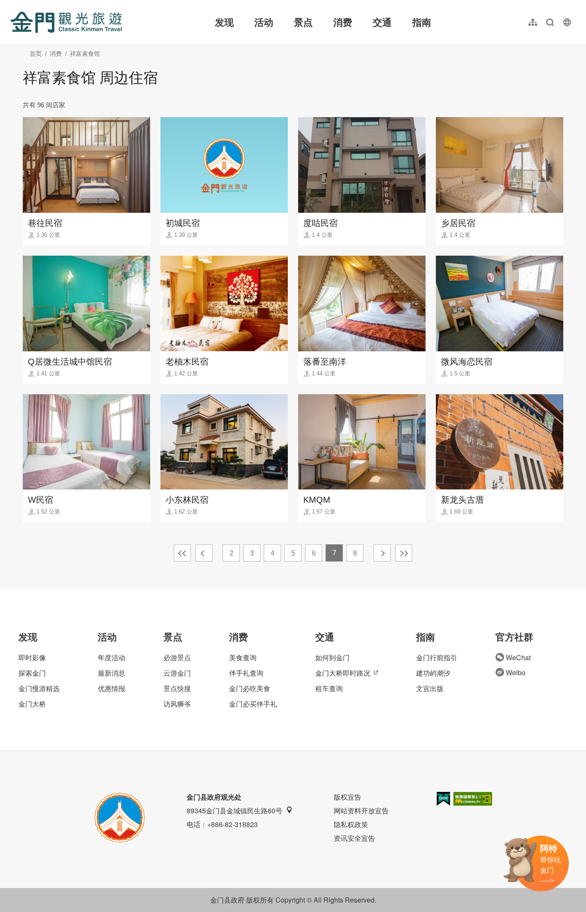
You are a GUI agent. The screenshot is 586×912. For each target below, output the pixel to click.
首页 (36, 53)
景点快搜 (177, 688)
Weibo (516, 672)
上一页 (203, 553)
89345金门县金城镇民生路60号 (234, 810)
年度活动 (111, 657)
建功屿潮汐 (433, 673)
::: (12, 5)
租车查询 (329, 688)
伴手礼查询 (246, 673)
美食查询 (243, 657)
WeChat (518, 657)
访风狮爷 (177, 704)
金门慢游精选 (39, 688)
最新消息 (111, 673)
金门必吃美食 (249, 688)
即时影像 (32, 657)
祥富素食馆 (85, 53)
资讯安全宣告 (354, 838)
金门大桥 (32, 704)
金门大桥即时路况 (342, 673)
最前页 (182, 553)
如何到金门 (332, 657)
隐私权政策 (351, 824)
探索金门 (32, 673)
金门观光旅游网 (66, 22)
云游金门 (177, 673)
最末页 (403, 553)
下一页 (382, 553)
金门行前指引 (436, 657)
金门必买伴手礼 (253, 704)
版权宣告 (347, 797)
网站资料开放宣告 (361, 810)
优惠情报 (111, 688)
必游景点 (177, 657)
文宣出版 (430, 688)
